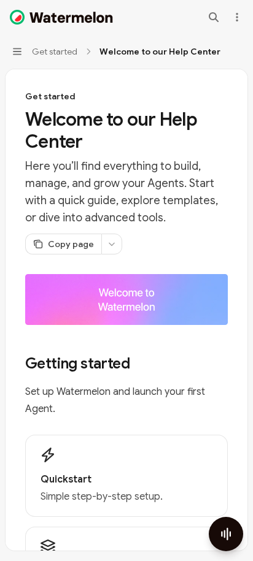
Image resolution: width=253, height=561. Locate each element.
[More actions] (237, 17)
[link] (126, 476)
